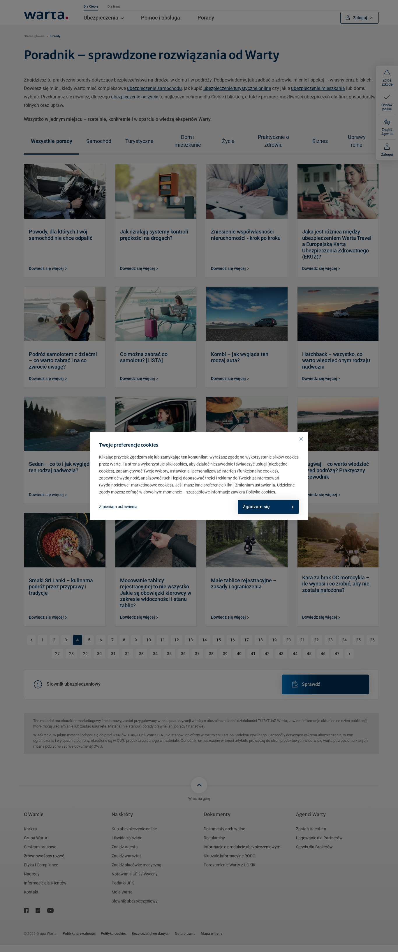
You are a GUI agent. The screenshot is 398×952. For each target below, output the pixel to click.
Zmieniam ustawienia (118, 506)
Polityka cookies (260, 492)
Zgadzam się (256, 506)
